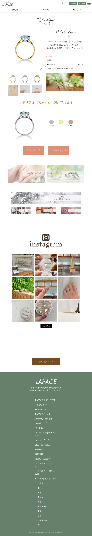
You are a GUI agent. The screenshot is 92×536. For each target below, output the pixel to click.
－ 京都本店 (42, 464)
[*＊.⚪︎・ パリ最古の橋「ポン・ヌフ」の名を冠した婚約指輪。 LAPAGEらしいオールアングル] (23, 265)
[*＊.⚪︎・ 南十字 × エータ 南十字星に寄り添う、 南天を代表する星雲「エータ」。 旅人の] (23, 311)
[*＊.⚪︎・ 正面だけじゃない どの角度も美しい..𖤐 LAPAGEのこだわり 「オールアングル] (46, 311)
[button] (41, 68)
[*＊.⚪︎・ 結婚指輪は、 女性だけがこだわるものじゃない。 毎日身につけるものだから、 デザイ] (46, 265)
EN (66, 3)
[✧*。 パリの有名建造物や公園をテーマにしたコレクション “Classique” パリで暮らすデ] (69, 311)
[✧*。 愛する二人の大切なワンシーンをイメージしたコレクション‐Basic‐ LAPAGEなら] (69, 265)
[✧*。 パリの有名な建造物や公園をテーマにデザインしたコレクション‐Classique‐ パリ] (46, 288)
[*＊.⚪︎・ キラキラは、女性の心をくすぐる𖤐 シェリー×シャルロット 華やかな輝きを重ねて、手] (69, 288)
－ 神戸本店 (42, 471)
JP (62, 3)
